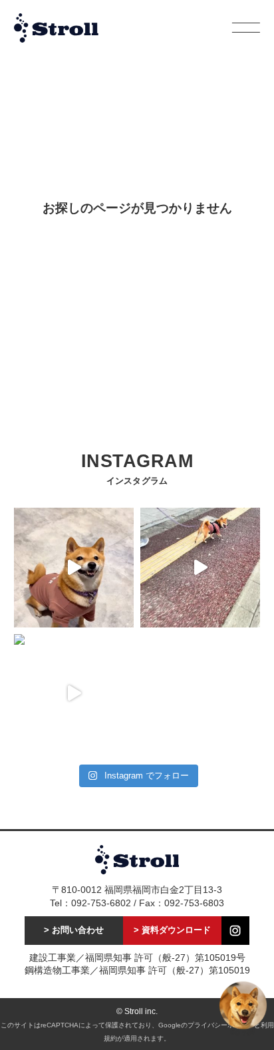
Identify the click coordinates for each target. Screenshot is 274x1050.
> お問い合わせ (74, 930)
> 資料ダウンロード (172, 930)
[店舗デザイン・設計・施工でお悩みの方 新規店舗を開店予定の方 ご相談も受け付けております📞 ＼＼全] (74, 567)
